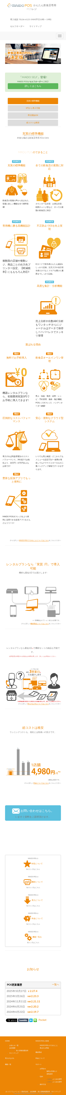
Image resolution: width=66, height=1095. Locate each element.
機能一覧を (34, 937)
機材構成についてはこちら (39, 623)
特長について (34, 864)
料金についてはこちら (41, 783)
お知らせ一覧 (13, 1045)
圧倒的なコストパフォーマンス (16, 418)
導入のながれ (9, 1058)
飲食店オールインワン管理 (49, 357)
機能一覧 (8, 1064)
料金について (34, 919)
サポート (39, 1064)
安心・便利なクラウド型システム (49, 418)
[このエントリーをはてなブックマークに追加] (31, 1020)
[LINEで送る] (35, 1020)
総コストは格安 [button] (32, 123)
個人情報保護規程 (22, 1050)
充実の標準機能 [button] (32, 101)
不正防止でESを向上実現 (49, 225)
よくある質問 (54, 1079)
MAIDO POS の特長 (42, 1041)
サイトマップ (35, 26)
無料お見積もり (52, 1071)
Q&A (41, 1076)
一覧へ (55, 984)
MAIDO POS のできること (33, 152)
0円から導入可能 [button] (33, 108)
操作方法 (43, 1084)
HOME (7, 1041)
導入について (34, 900)
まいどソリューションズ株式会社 (16, 1091)
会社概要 (12, 1048)
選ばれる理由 (33, 344)
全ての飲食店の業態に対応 (49, 165)
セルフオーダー (17, 26)
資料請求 (50, 1074)
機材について (34, 882)
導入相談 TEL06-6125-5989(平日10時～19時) (30, 19)
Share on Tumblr (23, 1020)
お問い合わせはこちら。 (34, 813)
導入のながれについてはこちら (38, 704)
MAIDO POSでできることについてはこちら (34, 540)
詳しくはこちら (33, 86)
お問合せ (43, 1069)
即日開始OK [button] (33, 115)
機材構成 (39, 1052)
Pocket (42, 1020)
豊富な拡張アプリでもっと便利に (16, 478)
